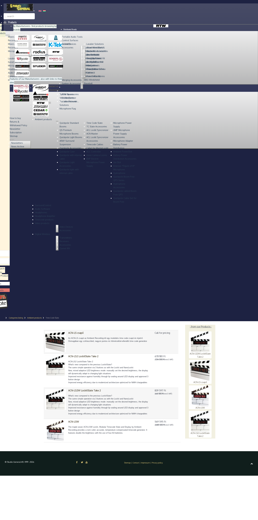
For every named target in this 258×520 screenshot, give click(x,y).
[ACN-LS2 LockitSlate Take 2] (55, 364)
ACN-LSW (200, 407)
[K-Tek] (56, 44)
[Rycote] (22, 58)
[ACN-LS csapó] (55, 341)
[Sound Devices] (22, 66)
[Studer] (39, 66)
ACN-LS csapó (200, 382)
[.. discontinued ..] (22, 37)
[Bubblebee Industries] (22, 44)
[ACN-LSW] (55, 430)
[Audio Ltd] (56, 37)
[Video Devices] (56, 66)
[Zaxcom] (22, 73)
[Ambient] (39, 37)
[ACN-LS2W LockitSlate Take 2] (55, 399)
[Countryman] (39, 44)
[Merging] (22, 51)
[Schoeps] (56, 58)
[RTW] (56, 51)
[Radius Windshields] (39, 51)
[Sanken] (39, 58)
